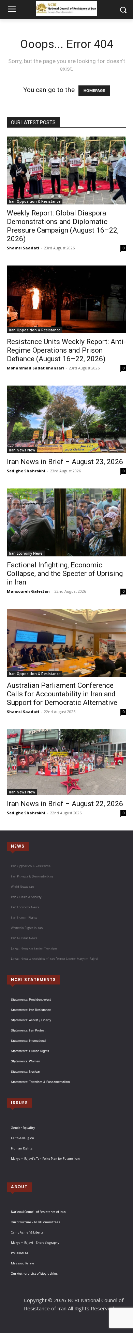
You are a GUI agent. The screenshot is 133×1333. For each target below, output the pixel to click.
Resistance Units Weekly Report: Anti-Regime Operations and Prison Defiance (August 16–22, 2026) (66, 350)
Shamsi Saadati (23, 247)
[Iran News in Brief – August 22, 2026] (66, 762)
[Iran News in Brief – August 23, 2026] (66, 419)
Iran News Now (22, 450)
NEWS (18, 846)
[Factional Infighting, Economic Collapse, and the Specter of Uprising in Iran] (66, 522)
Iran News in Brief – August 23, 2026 (65, 462)
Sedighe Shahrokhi (26, 470)
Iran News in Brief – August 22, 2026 (65, 804)
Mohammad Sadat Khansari (35, 367)
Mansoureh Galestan (28, 591)
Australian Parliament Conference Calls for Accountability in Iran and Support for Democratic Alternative (62, 694)
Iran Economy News (26, 553)
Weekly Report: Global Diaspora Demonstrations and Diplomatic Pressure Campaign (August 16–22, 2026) (63, 226)
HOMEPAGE (94, 90)
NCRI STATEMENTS (33, 979)
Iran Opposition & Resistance (34, 201)
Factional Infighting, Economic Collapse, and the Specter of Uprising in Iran (65, 573)
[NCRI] (66, 8)
